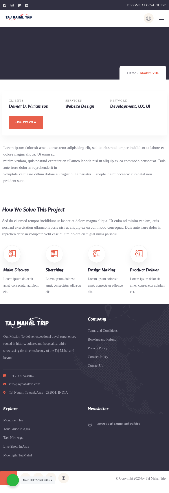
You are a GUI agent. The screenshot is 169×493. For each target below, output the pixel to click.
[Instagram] (63, 478)
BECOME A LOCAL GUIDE (146, 5)
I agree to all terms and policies (118, 424)
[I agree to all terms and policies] (90, 425)
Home (131, 73)
